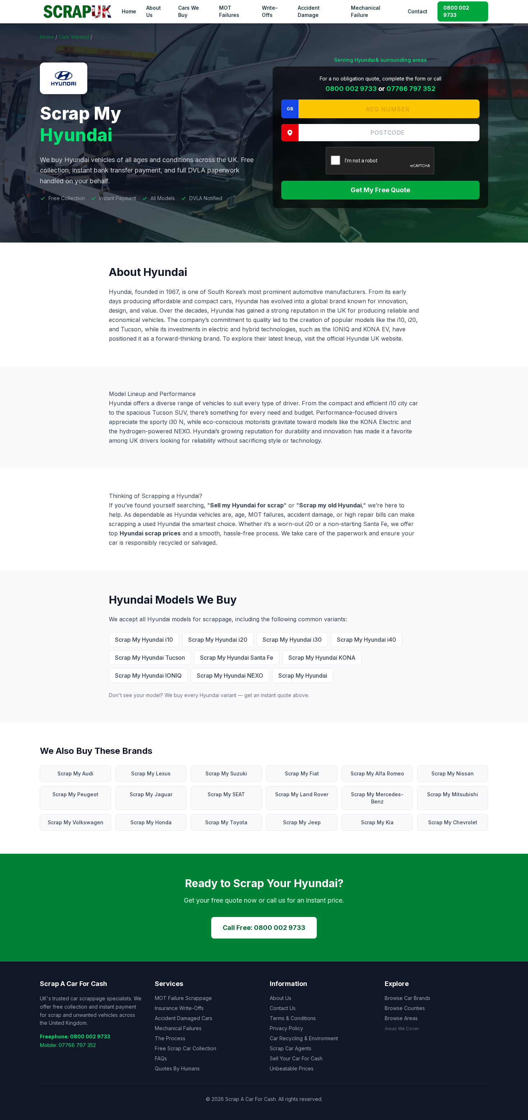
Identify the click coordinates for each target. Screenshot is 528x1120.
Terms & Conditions (293, 1018)
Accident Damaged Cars (183, 1018)
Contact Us (283, 1008)
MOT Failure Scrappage (183, 998)
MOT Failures (229, 11)
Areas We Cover (402, 1028)
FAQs (161, 1058)
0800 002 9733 (456, 11)
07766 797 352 (410, 88)
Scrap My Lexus (151, 773)
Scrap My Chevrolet (452, 822)
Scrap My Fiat (302, 773)
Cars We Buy (188, 11)
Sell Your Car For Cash (296, 1058)
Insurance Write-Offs (179, 1008)
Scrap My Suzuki (226, 773)
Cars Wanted (74, 37)
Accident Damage (309, 11)
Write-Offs (270, 11)
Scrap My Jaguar (151, 794)
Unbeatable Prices (292, 1068)
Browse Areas (401, 1018)
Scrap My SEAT (226, 794)
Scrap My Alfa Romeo (377, 773)
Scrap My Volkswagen (75, 822)
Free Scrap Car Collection (185, 1048)
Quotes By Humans (177, 1068)
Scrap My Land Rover (301, 794)
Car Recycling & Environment (304, 1038)
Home (129, 11)
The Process (170, 1038)
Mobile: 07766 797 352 (68, 1045)
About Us (153, 11)
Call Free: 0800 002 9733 (264, 927)
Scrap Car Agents (290, 1048)
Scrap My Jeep (302, 822)
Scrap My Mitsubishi (452, 794)
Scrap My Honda (151, 822)
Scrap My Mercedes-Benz (377, 798)
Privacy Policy (286, 1028)
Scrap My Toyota (226, 822)
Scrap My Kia (377, 822)
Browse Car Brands (407, 998)
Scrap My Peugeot (75, 794)
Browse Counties (405, 1008)
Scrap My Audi (75, 773)
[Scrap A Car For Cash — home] (78, 11)
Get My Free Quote (380, 190)
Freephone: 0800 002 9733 (75, 1036)
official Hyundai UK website (364, 338)
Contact (417, 11)
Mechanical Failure (365, 11)
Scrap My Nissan (452, 773)
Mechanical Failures (178, 1028)
